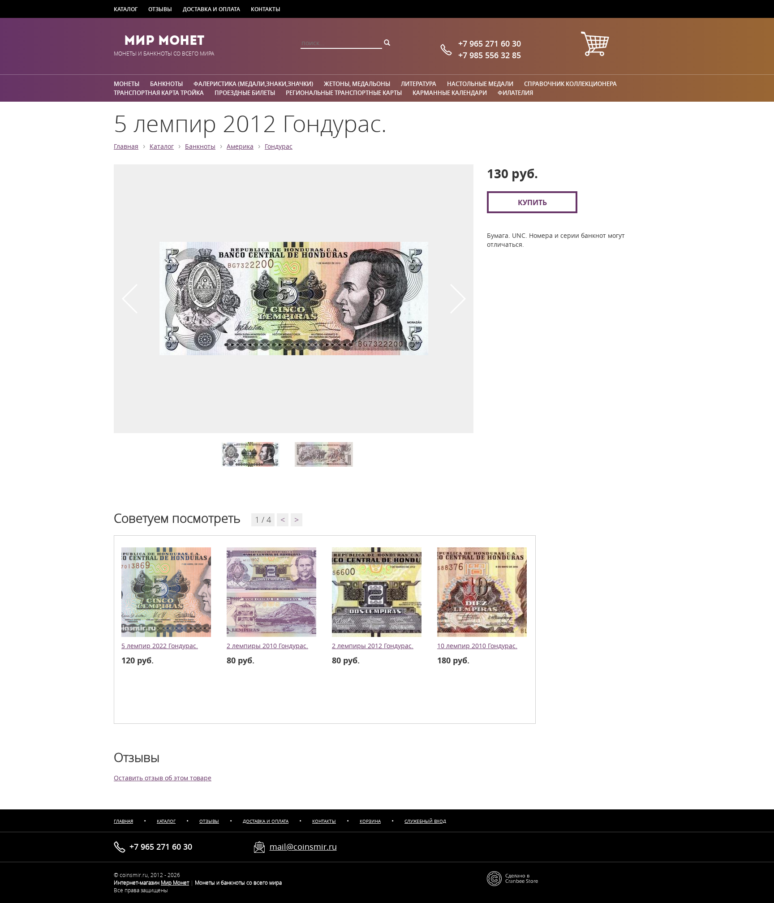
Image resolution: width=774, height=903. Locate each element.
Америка (240, 146)
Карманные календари (450, 93)
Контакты (265, 9)
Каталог (126, 9)
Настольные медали (480, 84)
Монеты (126, 84)
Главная (126, 146)
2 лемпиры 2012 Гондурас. (372, 646)
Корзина (370, 821)
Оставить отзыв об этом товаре (162, 778)
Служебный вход (425, 821)
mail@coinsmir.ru (303, 846)
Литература (418, 84)
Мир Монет (164, 40)
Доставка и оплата (211, 9)
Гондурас (278, 146)
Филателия (515, 93)
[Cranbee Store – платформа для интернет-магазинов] (512, 877)
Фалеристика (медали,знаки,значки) (253, 84)
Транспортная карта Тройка (159, 93)
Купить (532, 202)
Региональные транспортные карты (344, 93)
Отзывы (160, 9)
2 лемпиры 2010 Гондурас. (267, 646)
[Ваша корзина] (594, 45)
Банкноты (166, 84)
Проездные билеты (245, 93)
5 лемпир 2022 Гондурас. (159, 646)
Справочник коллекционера (570, 84)
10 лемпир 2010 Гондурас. (477, 646)
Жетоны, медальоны (357, 84)
